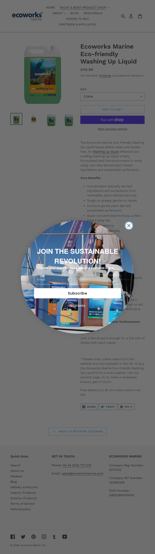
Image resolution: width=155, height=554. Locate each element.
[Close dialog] (129, 225)
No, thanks (77, 305)
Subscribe (77, 293)
